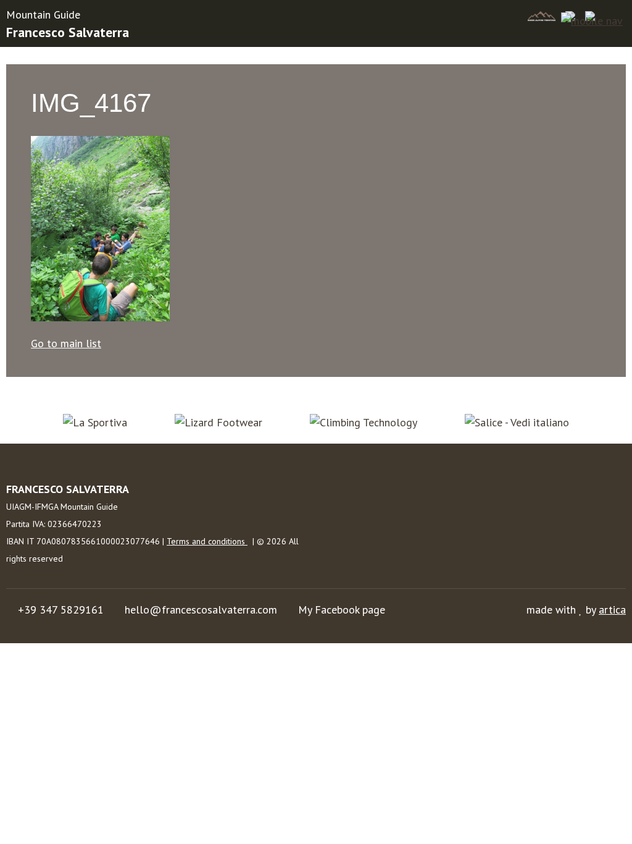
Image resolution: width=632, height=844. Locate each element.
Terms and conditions (207, 541)
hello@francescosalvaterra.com (201, 609)
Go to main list (66, 343)
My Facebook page (341, 609)
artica (612, 609)
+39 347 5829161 (61, 609)
